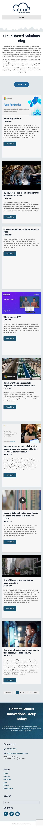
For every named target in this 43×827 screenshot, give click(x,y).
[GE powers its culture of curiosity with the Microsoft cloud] (21, 175)
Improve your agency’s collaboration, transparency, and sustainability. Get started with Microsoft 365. (21, 449)
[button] (10, 144)
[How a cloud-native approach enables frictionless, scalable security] (21, 634)
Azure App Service (12, 118)
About (6, 773)
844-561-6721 (11, 749)
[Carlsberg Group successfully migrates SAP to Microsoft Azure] (21, 369)
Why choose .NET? (12, 317)
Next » (36, 692)
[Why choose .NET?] (21, 303)
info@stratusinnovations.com (17, 753)
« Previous (8, 692)
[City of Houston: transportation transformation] (21, 566)
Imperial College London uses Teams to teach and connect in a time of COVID (21, 516)
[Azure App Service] (21, 105)
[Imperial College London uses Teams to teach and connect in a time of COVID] (21, 499)
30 (31, 692)
